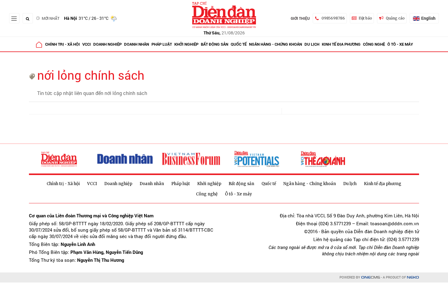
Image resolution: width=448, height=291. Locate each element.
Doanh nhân (136, 44)
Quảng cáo (395, 18)
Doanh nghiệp (107, 44)
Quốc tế (239, 44)
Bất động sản (214, 44)
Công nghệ (374, 44)
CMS (370, 277)
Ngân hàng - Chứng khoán (275, 44)
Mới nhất (50, 18)
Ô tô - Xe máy (400, 44)
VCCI (86, 44)
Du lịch (311, 44)
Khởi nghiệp (186, 44)
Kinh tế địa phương (341, 44)
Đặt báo (365, 18)
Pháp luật (161, 44)
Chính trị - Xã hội (62, 44)
